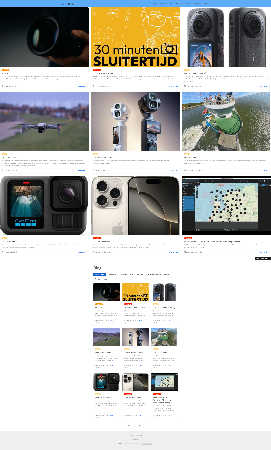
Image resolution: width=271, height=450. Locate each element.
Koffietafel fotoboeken (153, 274)
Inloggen (135, 439)
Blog (171, 3)
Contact (205, 3)
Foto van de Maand (183, 3)
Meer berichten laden (135, 426)
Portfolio (139, 435)
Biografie (163, 3)
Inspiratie (140, 274)
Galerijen (196, 3)
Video (106, 279)
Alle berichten (100, 274)
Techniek (97, 279)
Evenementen (112, 274)
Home (155, 3)
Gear (131, 274)
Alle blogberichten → (263, 258)
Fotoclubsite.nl (147, 444)
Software (167, 274)
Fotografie (123, 274)
